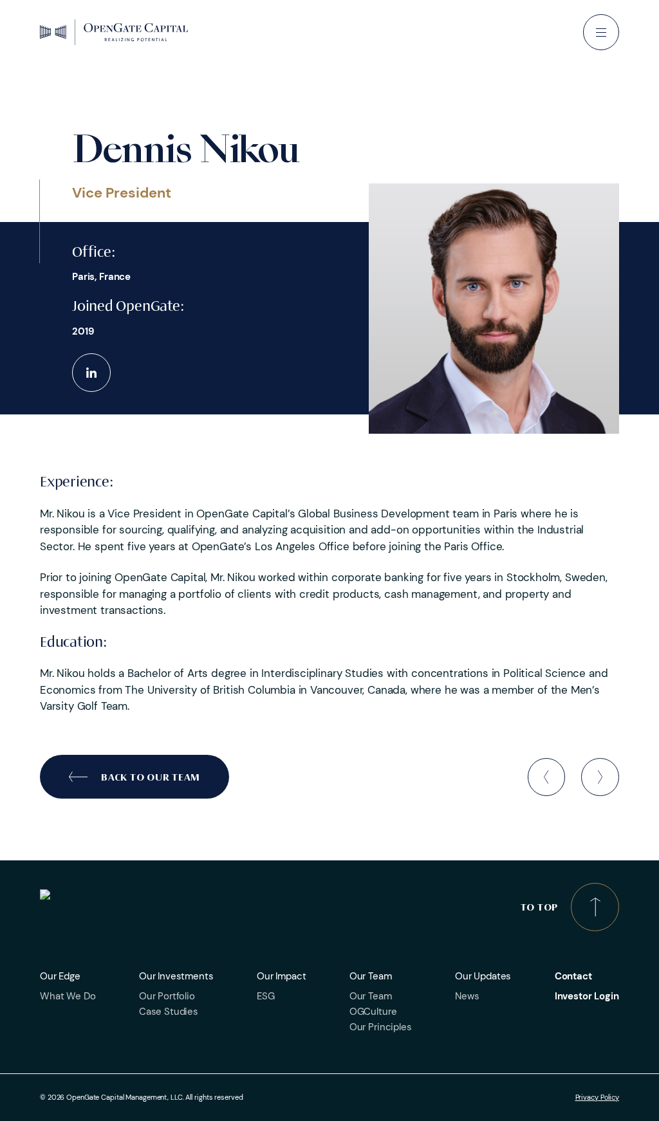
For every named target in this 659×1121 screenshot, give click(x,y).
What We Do (68, 996)
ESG (266, 996)
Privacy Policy (597, 1097)
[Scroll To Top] (595, 907)
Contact (573, 976)
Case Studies (168, 1011)
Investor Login (587, 996)
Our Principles (380, 1027)
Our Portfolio (167, 996)
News (467, 996)
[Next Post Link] (600, 777)
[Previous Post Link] (547, 777)
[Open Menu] (601, 32)
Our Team (370, 996)
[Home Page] (114, 32)
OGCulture (373, 1011)
